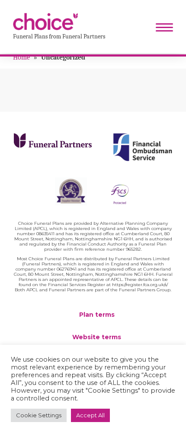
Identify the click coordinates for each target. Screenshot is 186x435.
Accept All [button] (90, 415)
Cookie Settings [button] (38, 415)
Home (21, 57)
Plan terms (97, 314)
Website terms (96, 337)
